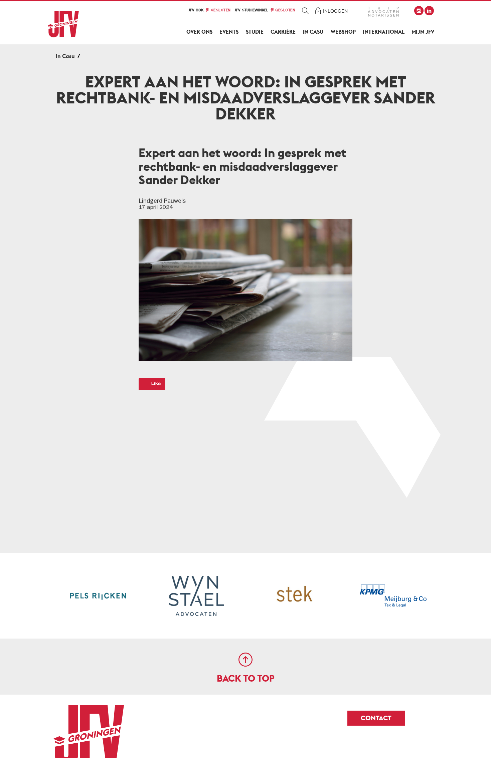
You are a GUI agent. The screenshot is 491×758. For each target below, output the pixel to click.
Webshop (343, 31)
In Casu (313, 31)
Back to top (246, 678)
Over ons (199, 31)
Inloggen (335, 11)
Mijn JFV (423, 31)
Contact (376, 718)
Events (228, 31)
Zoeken (305, 10)
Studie (255, 31)
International (383, 31)
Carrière (283, 31)
